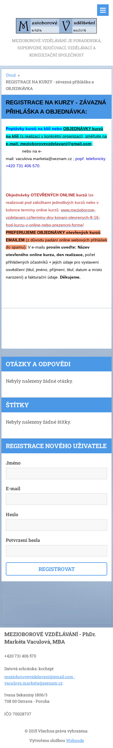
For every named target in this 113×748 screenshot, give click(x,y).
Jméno (13, 463)
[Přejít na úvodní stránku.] (56, 18)
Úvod (11, 75)
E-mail (13, 488)
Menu (103, 10)
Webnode (75, 740)
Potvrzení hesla (23, 540)
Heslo (12, 514)
